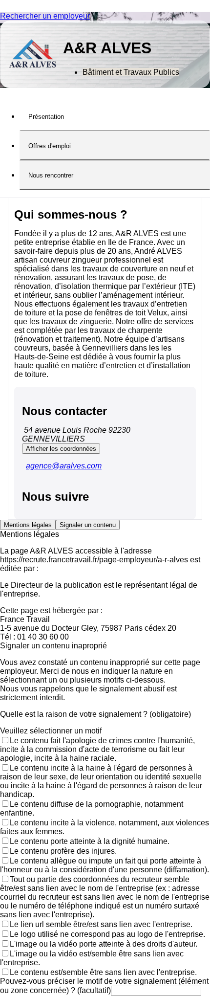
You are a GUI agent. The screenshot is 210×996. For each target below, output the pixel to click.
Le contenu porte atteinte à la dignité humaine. (89, 841)
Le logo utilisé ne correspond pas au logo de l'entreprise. (107, 934)
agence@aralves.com (64, 466)
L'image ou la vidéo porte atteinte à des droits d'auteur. (103, 944)
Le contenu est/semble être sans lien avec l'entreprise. (103, 972)
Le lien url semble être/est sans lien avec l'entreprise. (101, 924)
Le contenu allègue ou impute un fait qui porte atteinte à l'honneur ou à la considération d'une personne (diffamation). (104, 865)
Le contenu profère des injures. (63, 851)
